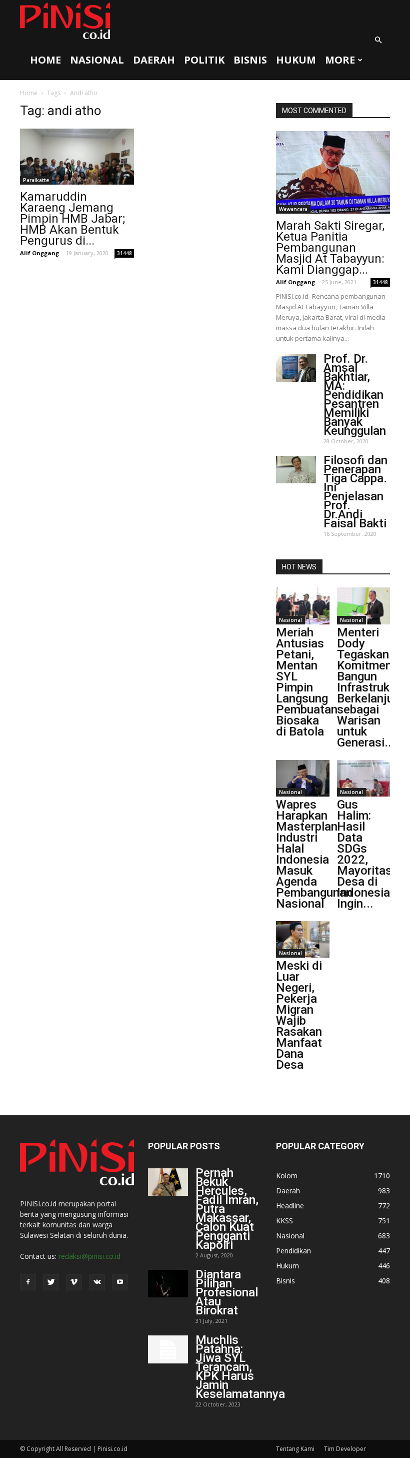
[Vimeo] (74, 1282)
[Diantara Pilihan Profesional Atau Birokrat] (168, 1283)
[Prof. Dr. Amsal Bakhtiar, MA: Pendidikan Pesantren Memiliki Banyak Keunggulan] (296, 368)
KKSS (284, 1220)
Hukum (296, 60)
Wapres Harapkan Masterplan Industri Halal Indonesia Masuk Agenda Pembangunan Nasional (314, 854)
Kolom (287, 1175)
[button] (378, 40)
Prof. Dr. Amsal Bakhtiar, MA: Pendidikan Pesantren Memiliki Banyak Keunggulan (355, 395)
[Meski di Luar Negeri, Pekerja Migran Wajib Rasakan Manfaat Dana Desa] (303, 939)
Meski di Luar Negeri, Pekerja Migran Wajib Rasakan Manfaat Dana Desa (299, 1015)
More (340, 60)
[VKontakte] (97, 1282)
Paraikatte (36, 180)
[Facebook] (28, 1282)
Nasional (97, 60)
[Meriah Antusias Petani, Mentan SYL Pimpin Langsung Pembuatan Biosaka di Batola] (303, 605)
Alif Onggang (39, 253)
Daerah (154, 60)
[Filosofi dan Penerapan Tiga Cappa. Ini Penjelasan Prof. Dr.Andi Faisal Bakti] (296, 469)
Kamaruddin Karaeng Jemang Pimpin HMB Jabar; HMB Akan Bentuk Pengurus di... (72, 219)
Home (45, 60)
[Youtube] (120, 1282)
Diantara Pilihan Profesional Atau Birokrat (227, 1292)
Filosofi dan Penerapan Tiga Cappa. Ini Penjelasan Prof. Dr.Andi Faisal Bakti (356, 491)
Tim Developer (345, 1448)
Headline (290, 1205)
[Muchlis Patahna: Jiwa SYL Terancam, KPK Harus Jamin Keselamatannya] (168, 1349)
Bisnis (250, 60)
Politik (204, 60)
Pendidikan (293, 1250)
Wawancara (293, 209)
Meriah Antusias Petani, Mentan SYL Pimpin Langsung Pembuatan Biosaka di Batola (307, 682)
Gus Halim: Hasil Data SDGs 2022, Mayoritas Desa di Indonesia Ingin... (364, 854)
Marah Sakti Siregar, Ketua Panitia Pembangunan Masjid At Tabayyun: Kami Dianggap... (330, 248)
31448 (124, 253)
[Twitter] (51, 1282)
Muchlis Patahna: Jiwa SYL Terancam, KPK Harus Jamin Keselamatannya (240, 1367)
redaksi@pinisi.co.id (89, 1256)
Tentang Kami (295, 1448)
